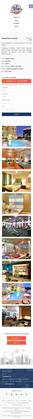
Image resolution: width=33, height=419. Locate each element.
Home (3, 400)
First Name (5, 87)
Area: (2, 58)
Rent (16, 20)
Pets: (2, 71)
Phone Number (6, 100)
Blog (16, 26)
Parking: (3, 68)
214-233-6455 (16, 81)
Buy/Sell (16, 23)
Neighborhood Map (22, 402)
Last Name (5, 93)
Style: (2, 61)
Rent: (2, 63)
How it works (11, 402)
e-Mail (3, 106)
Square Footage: (6, 66)
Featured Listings (18, 404)
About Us (16, 17)
